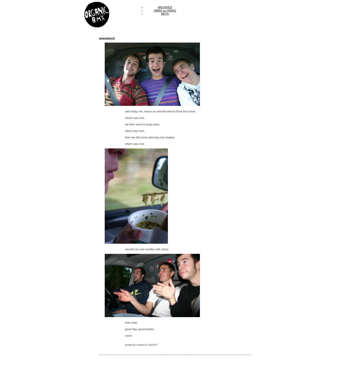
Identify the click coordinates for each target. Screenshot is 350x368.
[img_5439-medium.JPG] (146, 242)
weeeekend (107, 38)
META (165, 13)
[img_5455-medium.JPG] (162, 316)
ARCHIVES (165, 7)
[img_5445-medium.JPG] (162, 104)
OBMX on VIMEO (165, 10)
